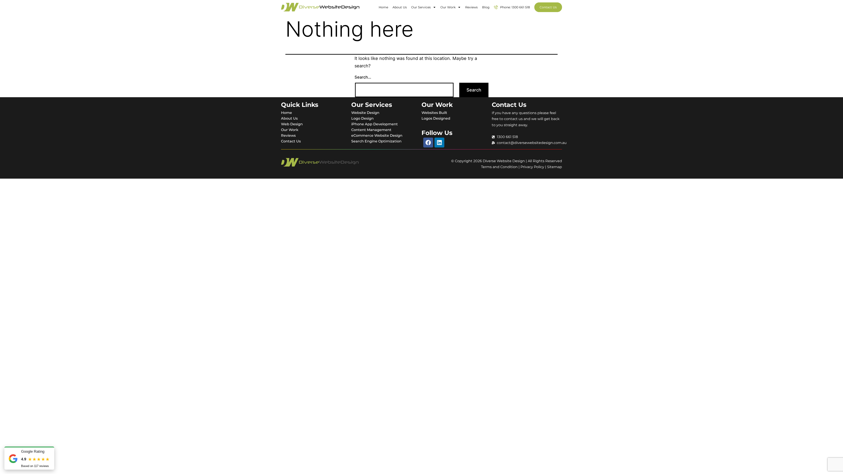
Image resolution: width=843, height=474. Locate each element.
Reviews (471, 7)
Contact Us (291, 141)
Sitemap (554, 167)
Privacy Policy (532, 167)
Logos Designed (436, 118)
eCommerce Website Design (376, 135)
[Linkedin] (439, 142)
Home (383, 7)
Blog (486, 7)
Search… (363, 77)
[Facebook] (428, 142)
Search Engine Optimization (376, 141)
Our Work (448, 7)
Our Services (421, 7)
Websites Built (434, 113)
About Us (400, 7)
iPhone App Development (374, 124)
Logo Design (362, 118)
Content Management (371, 130)
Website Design (365, 113)
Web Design (292, 124)
